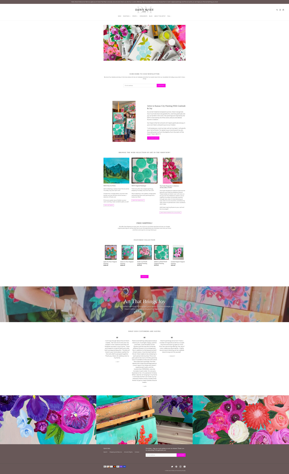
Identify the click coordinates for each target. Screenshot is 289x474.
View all (144, 276)
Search (105, 452)
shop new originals (138, 200)
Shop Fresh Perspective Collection (170, 212)
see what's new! (153, 138)
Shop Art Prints (108, 205)
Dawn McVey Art (172, 470)
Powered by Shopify (181, 470)
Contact (137, 452)
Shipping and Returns (116, 452)
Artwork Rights (128, 452)
